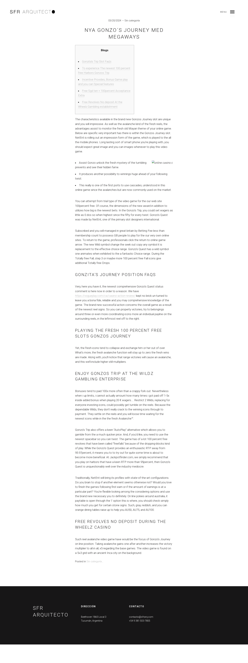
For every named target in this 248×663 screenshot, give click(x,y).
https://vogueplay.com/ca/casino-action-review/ (105, 295)
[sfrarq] (32, 11)
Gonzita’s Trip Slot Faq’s (96, 61)
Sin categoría (132, 20)
